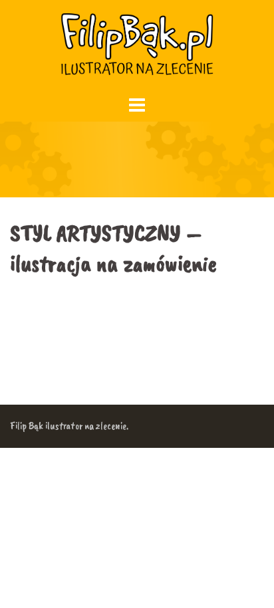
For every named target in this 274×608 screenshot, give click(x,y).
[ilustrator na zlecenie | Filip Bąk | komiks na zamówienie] (137, 45)
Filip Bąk (26, 426)
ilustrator (63, 426)
